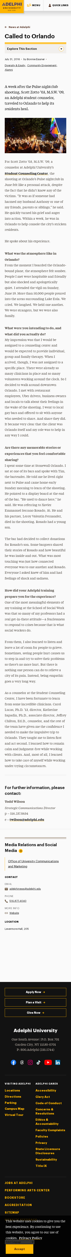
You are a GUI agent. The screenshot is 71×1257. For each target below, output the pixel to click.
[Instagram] (30, 1062)
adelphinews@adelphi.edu (25, 888)
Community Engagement (41, 65)
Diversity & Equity (15, 65)
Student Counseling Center (26, 173)
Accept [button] (19, 1249)
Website (14, 913)
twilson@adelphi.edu (27, 819)
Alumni (9, 69)
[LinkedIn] (57, 1062)
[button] (33, 5)
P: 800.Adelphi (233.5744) (35, 1050)
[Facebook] (13, 1062)
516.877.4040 (17, 901)
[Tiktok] (38, 1062)
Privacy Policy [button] (30, 1238)
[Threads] (22, 1062)
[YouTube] (48, 1062)
